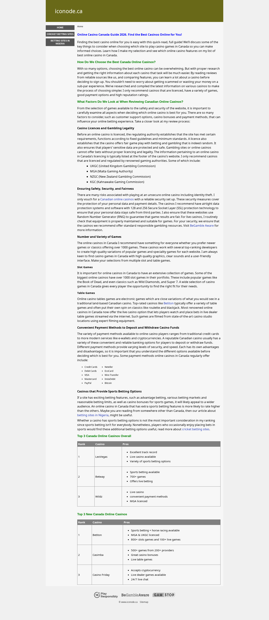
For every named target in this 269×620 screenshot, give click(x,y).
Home (60, 27)
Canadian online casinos (117, 199)
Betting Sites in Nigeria (60, 42)
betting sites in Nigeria (93, 415)
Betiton (169, 303)
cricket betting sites (195, 429)
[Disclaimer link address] (135, 595)
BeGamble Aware (202, 226)
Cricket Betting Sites (60, 34)
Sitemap (144, 602)
